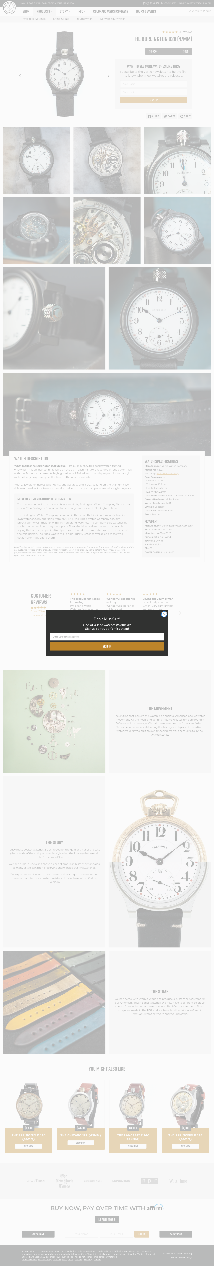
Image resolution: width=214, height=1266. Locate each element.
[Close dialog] (164, 614)
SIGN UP (107, 646)
